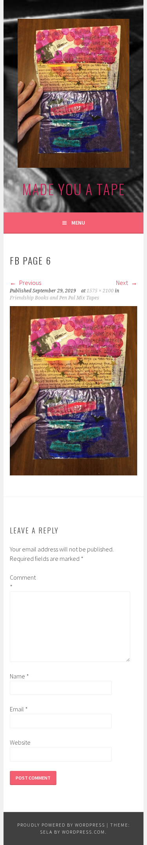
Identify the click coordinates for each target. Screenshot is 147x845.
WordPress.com (83, 832)
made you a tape (73, 188)
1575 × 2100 (100, 291)
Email (19, 709)
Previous (29, 283)
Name (19, 676)
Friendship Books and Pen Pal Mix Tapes (54, 298)
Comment (22, 582)
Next (122, 283)
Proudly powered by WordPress (61, 825)
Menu (78, 222)
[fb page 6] (73, 473)
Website (20, 742)
